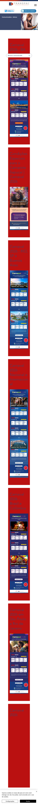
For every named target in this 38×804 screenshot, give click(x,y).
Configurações (10, 801)
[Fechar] (35, 792)
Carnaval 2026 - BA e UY (17, 49)
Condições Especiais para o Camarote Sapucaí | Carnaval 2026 (18, 167)
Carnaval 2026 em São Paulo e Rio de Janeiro (18, 618)
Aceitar (28, 801)
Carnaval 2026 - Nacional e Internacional (19, 374)
